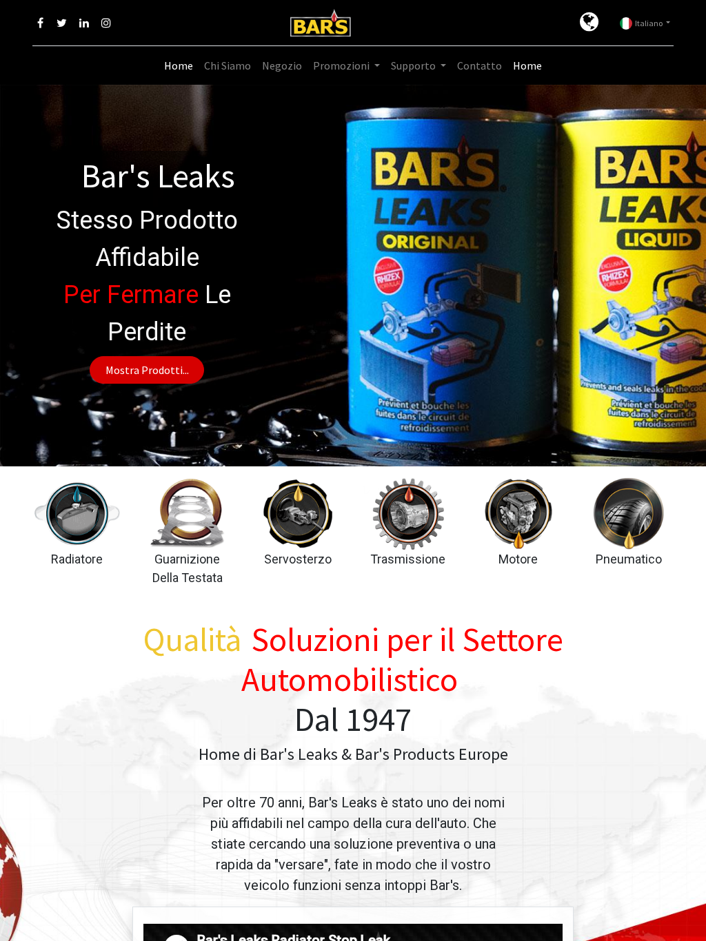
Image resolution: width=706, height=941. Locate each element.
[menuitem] (179, 65)
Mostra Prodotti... (147, 370)
